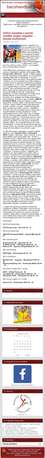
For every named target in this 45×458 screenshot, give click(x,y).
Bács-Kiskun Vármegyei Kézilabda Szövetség (22, 3)
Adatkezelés (25, 450)
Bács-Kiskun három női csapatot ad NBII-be (21, 432)
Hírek (10, 450)
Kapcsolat (16, 450)
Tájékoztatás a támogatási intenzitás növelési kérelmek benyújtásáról (22, 25)
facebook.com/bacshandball (27, 451)
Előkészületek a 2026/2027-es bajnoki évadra (21, 434)
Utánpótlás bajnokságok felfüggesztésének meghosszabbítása (23, 22)
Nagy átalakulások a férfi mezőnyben (19, 430)
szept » (27, 355)
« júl (17, 355)
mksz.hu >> (22, 414)
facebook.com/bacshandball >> (22, 385)
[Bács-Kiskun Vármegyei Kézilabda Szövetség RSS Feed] (4, 451)
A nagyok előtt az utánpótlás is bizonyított (21, 428)
